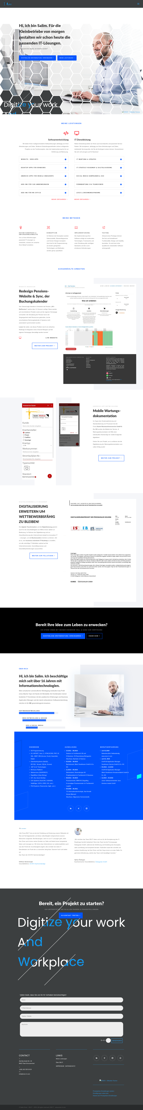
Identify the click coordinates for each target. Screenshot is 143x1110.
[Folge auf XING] (79, 808)
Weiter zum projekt (43, 346)
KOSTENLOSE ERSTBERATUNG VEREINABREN (62, 636)
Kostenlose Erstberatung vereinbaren (36, 57)
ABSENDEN (117, 1041)
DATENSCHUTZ (70, 1066)
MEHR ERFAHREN (59, 199)
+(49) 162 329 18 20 (25, 1069)
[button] (108, 1073)
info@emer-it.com (24, 1074)
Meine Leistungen (66, 57)
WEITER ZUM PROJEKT (110, 458)
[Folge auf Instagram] (87, 808)
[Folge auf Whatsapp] (120, 1058)
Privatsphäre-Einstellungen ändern (103, 1091)
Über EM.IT (59, 1062)
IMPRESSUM (60, 1066)
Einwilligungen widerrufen (101, 1093)
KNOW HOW (93, 636)
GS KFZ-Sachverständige (37, 864)
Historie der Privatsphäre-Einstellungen (105, 1095)
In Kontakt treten (70, 915)
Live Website (51, 338)
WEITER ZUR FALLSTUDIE (42, 555)
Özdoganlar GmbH (101, 862)
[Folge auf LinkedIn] (71, 808)
